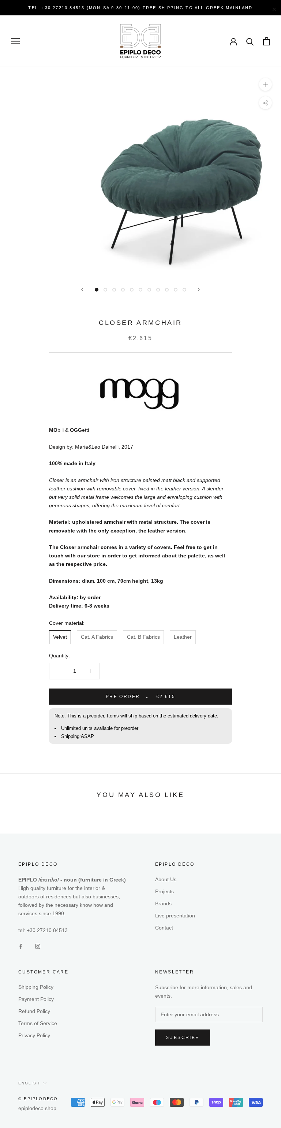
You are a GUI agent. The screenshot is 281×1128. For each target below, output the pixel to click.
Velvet (60, 637)
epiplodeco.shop (37, 1108)
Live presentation (175, 916)
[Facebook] (20, 946)
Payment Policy (36, 999)
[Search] (250, 41)
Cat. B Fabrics (143, 637)
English (29, 1083)
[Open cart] (266, 41)
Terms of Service (37, 1023)
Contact (164, 928)
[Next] (199, 289)
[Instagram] (37, 946)
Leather (183, 637)
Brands (163, 903)
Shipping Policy (35, 987)
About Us (165, 879)
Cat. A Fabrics (97, 637)
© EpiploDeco (38, 1099)
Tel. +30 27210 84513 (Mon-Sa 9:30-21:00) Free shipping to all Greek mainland (140, 7)
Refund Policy (34, 1011)
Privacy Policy (34, 1035)
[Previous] (82, 289)
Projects (164, 891)
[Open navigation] (15, 41)
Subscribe (182, 1037)
